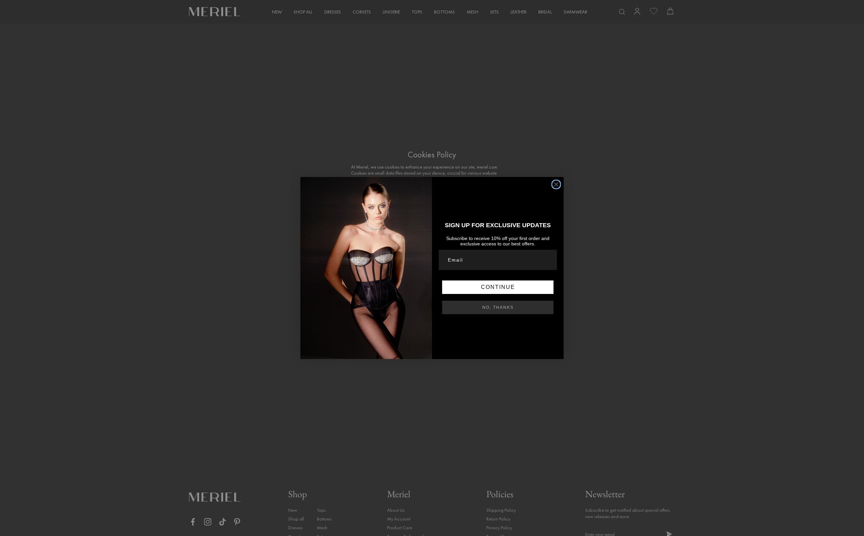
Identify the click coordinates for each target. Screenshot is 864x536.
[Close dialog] (556, 184)
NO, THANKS (498, 307)
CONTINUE (498, 287)
